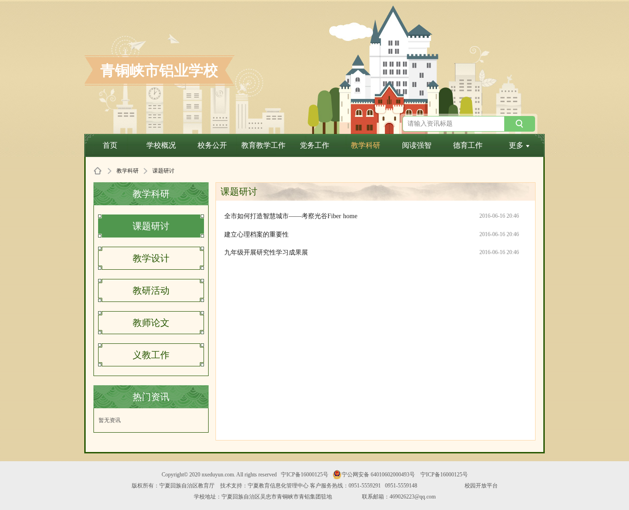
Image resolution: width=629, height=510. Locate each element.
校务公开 (212, 145)
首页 (110, 145)
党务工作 (314, 145)
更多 (516, 145)
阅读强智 (416, 145)
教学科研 (365, 145)
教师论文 (151, 323)
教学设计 (151, 258)
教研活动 (151, 290)
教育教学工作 (263, 145)
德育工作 (468, 145)
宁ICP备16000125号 (304, 474)
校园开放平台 (481, 485)
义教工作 (151, 355)
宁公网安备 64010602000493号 (378, 474)
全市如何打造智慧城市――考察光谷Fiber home (290, 216)
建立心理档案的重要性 (256, 234)
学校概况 (161, 145)
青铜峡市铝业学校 (159, 70)
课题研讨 (151, 226)
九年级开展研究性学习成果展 (266, 252)
